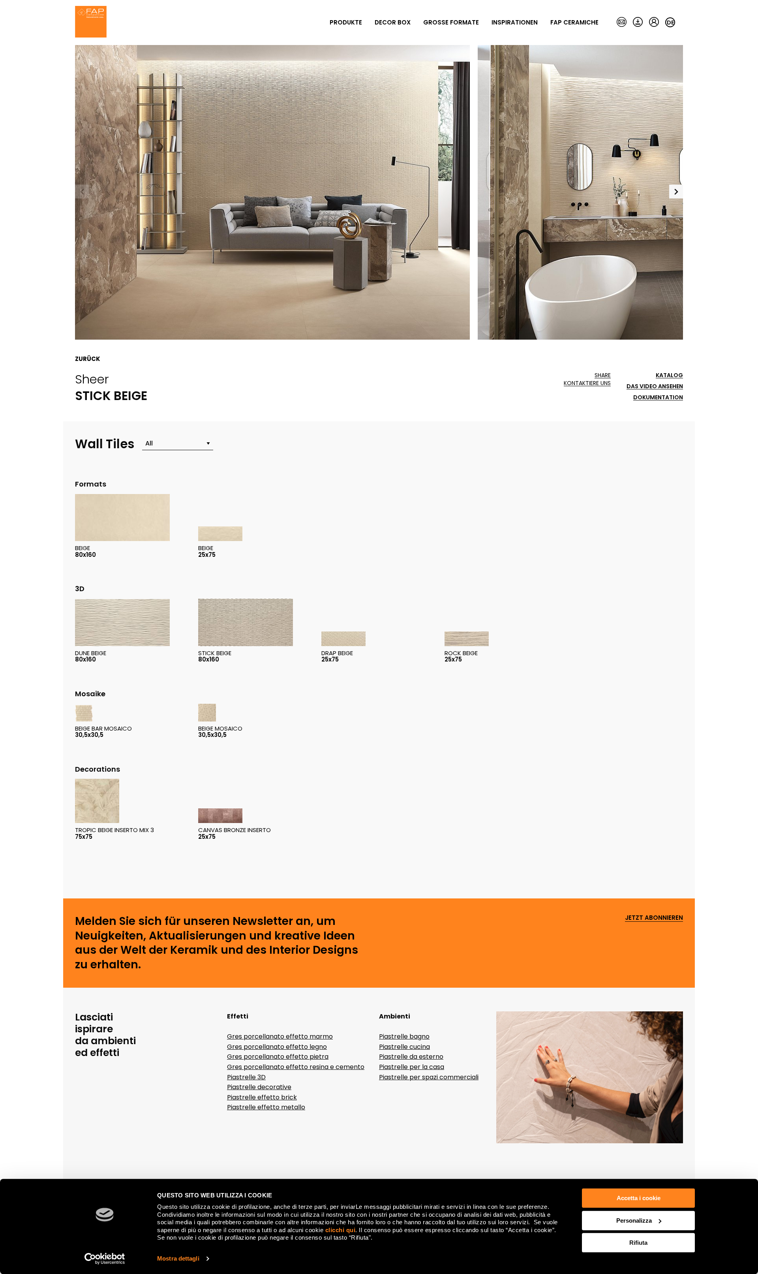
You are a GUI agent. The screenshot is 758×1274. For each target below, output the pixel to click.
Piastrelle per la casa (411, 1066)
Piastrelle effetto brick (262, 1097)
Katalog (669, 375)
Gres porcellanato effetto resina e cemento (295, 1066)
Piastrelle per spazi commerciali (428, 1077)
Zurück (87, 359)
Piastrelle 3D (246, 1077)
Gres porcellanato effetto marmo (280, 1036)
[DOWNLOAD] (638, 22)
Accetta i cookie (638, 1198)
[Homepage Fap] (91, 22)
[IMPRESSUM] (622, 22)
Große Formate (451, 22)
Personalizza (634, 1220)
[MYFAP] (654, 22)
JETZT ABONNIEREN (654, 918)
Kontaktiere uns (587, 383)
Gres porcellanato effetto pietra (277, 1056)
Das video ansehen (655, 386)
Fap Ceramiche (574, 22)
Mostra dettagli (178, 1258)
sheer (92, 379)
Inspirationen (515, 22)
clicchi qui (340, 1230)
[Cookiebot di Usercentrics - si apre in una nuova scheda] (104, 1259)
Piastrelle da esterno (411, 1056)
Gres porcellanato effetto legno (277, 1046)
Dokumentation (658, 397)
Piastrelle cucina (404, 1046)
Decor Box (393, 22)
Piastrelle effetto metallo (266, 1107)
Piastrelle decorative (259, 1087)
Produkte (346, 22)
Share (603, 375)
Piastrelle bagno (404, 1036)
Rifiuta (638, 1242)
